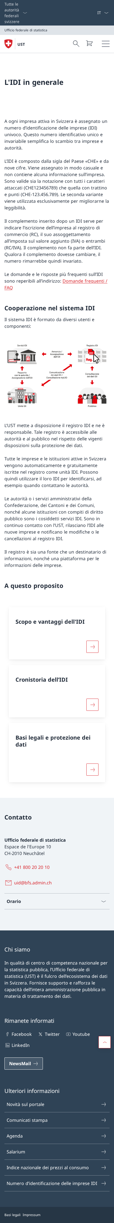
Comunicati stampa (27, 1120)
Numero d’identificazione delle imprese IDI (52, 1183)
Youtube (81, 1034)
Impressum (31, 1214)
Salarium (16, 1152)
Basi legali (12, 1214)
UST (21, 44)
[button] (105, 1042)
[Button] (92, 647)
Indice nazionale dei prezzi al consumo (48, 1167)
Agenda (15, 1136)
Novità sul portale (25, 1104)
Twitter (52, 1034)
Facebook (22, 1034)
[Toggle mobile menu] (105, 43)
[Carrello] (89, 43)
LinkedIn (21, 1045)
